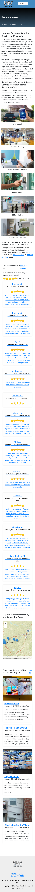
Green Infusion (11, 703)
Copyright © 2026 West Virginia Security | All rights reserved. (18, 887)
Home (5, 24)
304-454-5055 (18, 255)
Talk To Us (23, 4)
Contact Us (23, 880)
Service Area (14, 24)
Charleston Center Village (17, 825)
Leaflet (7, 657)
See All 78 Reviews (24, 267)
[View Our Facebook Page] (19, 869)
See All (30, 671)
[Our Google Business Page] (15, 869)
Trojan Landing (11, 776)
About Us (5, 880)
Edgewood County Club (16, 727)
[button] (17, 640)
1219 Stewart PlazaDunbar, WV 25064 (17, 875)
